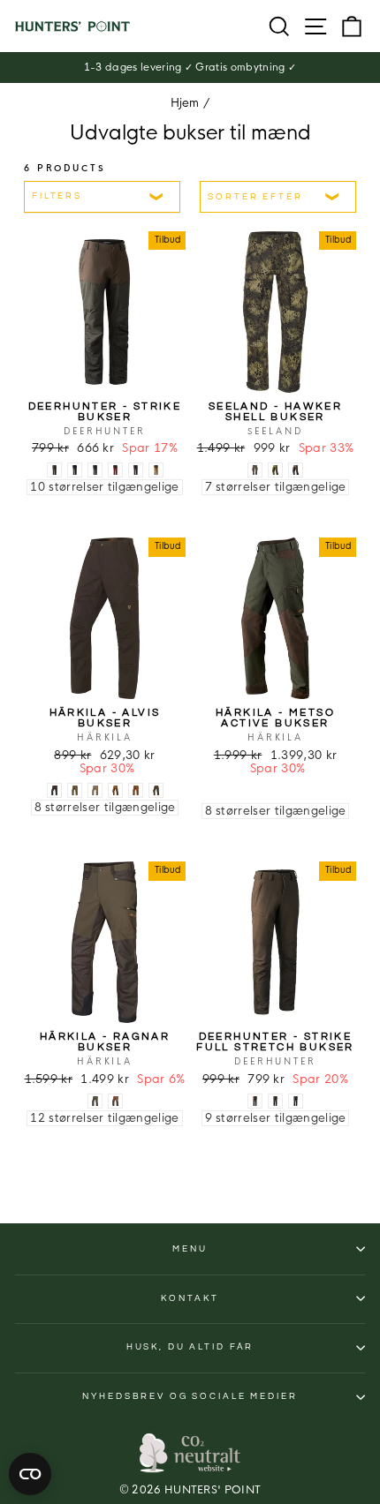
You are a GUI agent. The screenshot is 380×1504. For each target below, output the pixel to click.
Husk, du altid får (190, 1346)
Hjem (185, 103)
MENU (189, 1249)
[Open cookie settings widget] (30, 1474)
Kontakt (189, 1298)
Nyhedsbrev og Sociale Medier (189, 1396)
